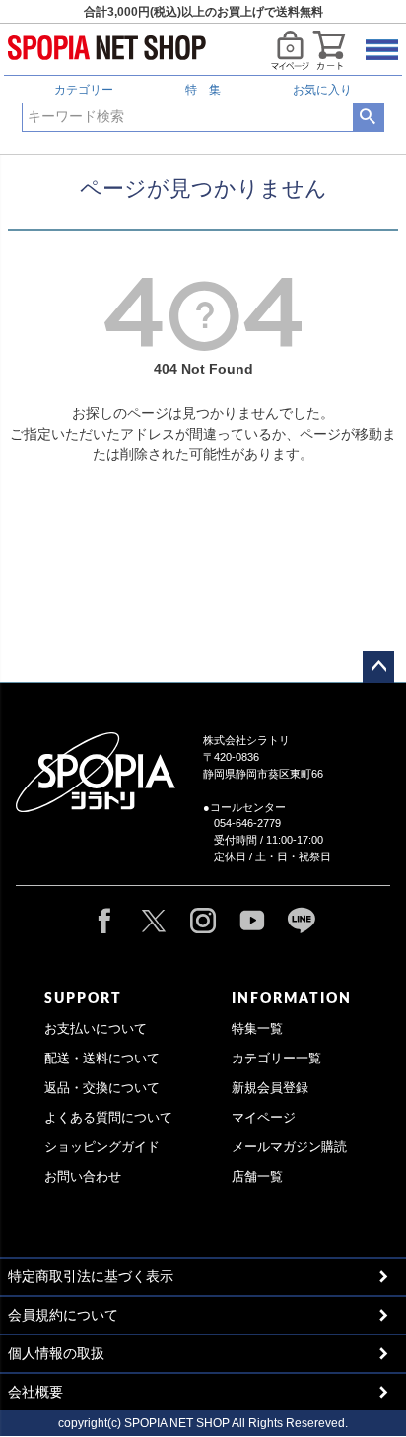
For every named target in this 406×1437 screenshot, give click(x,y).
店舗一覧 (257, 1177)
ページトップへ (378, 667)
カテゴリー (83, 90)
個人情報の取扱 (56, 1353)
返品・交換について (102, 1088)
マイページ (264, 1118)
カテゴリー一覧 (276, 1058)
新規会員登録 (270, 1088)
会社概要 (35, 1392)
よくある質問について (108, 1118)
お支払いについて (95, 1029)
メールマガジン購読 (289, 1147)
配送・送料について (102, 1058)
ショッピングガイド (102, 1147)
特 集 (203, 90)
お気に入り (322, 90)
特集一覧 (257, 1029)
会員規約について (63, 1315)
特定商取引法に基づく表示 (90, 1276)
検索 (368, 117)
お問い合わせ (82, 1177)
